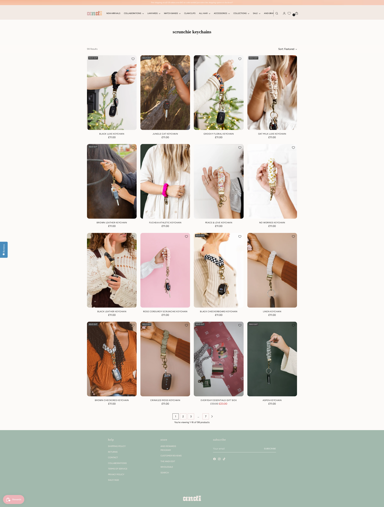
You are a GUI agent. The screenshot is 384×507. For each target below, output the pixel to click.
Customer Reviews (171, 455)
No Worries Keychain (272, 222)
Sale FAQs (113, 480)
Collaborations (117, 463)
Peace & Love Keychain (218, 222)
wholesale (166, 467)
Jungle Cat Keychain (165, 134)
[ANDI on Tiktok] (224, 459)
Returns (113, 452)
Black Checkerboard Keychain (218, 311)
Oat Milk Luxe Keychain (272, 134)
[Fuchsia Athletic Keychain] (165, 181)
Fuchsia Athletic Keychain (165, 222)
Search (164, 472)
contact (113, 457)
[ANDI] (94, 13)
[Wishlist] (289, 13)
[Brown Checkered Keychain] (112, 359)
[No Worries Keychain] (272, 181)
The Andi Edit (167, 461)
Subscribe (270, 448)
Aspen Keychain (272, 400)
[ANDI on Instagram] (219, 459)
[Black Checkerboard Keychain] (218, 270)
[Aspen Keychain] (272, 359)
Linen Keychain (272, 311)
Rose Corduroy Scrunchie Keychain (165, 311)
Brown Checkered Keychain (112, 400)
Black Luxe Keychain (111, 134)
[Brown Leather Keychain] (112, 181)
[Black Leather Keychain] (112, 270)
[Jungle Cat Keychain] (165, 92)
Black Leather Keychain (111, 311)
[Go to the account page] (283, 13)
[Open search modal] (277, 13)
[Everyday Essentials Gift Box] (218, 359)
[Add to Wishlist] (133, 58)
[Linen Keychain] (272, 270)
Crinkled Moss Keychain (165, 400)
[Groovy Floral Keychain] (218, 92)
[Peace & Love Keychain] (218, 181)
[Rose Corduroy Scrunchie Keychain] (165, 270)
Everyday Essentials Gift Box (219, 400)
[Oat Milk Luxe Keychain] (272, 92)
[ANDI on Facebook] (215, 459)
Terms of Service (117, 469)
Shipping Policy (117, 446)
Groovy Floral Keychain (219, 134)
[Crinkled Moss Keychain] (165, 359)
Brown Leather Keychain (112, 222)
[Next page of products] (212, 416)
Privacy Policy (116, 474)
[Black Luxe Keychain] (112, 92)
